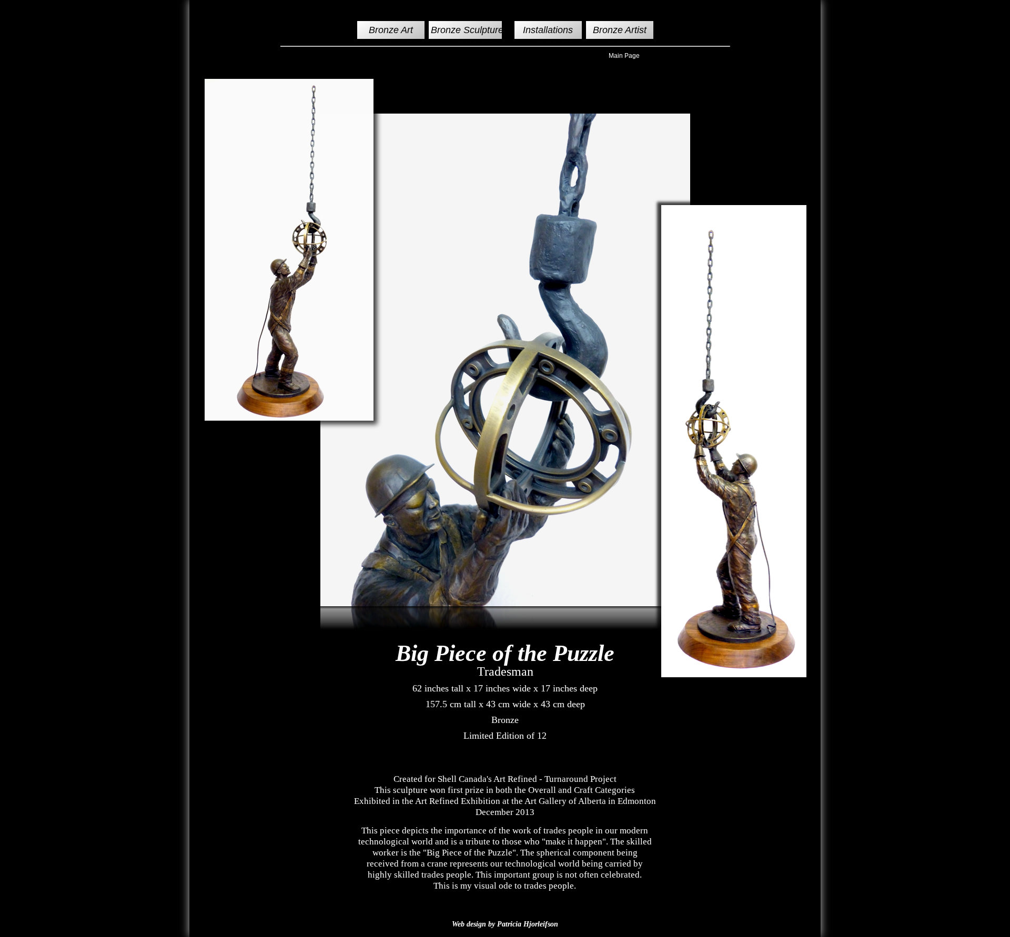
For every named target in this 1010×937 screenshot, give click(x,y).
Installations (548, 30)
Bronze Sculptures (469, 30)
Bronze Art (391, 30)
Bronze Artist (620, 30)
